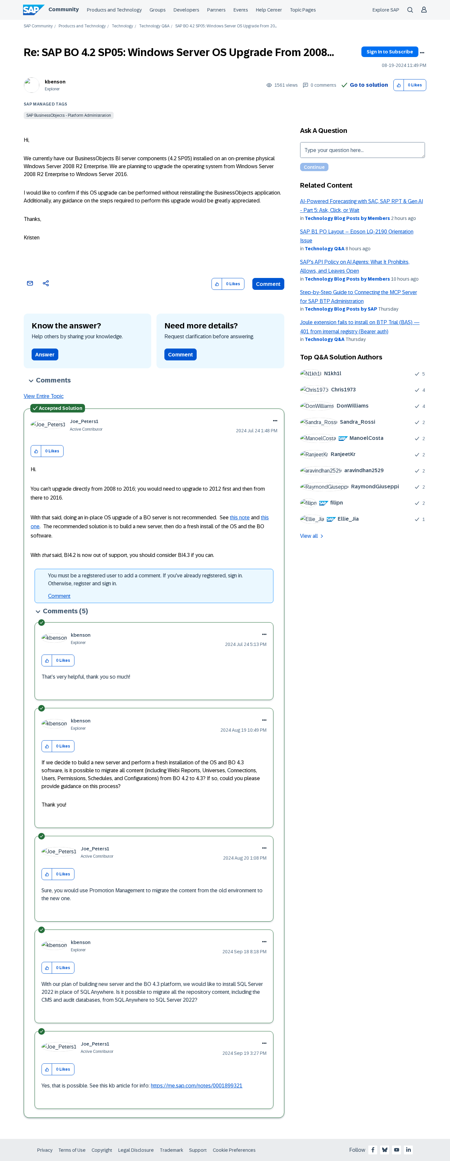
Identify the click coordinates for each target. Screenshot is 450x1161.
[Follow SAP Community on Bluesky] (384, 1149)
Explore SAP (386, 10)
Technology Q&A (154, 26)
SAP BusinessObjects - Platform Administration (68, 115)
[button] (399, 85)
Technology (122, 26)
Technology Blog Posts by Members (347, 218)
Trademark (171, 1150)
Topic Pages (303, 10)
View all (309, 536)
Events (241, 10)
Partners (216, 10)
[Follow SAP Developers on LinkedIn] (408, 1149)
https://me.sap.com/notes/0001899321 (196, 1085)
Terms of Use (72, 1150)
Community (63, 9)
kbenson (55, 81)
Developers (186, 10)
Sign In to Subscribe (390, 51)
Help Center (269, 10)
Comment (268, 284)
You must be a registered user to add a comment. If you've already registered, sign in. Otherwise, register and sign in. (145, 579)
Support (198, 1150)
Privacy (44, 1150)
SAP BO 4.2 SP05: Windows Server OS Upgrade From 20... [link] (226, 26)
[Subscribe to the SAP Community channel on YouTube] (396, 1149)
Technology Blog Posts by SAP (341, 309)
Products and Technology (114, 10)
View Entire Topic (44, 396)
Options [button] (422, 52)
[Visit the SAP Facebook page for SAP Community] (373, 1149)
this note (240, 517)
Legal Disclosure (136, 1150)
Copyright (102, 1150)
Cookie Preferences (234, 1150)
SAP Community (38, 26)
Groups (158, 10)
